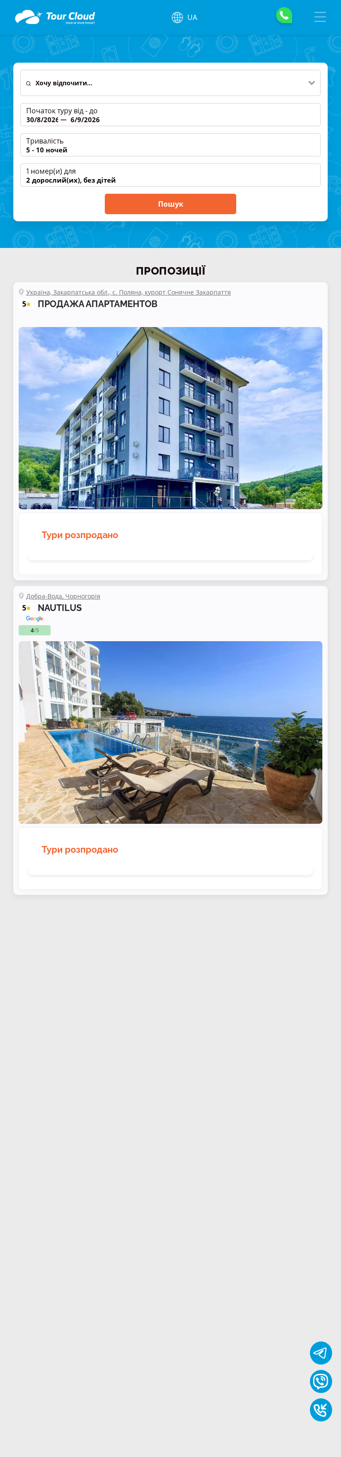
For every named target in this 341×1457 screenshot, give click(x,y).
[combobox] (175, 83)
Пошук (170, 204)
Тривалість (44, 140)
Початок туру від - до (62, 110)
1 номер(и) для (51, 171)
